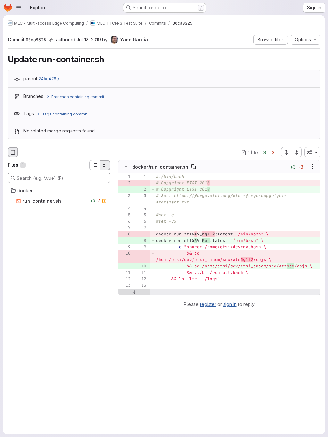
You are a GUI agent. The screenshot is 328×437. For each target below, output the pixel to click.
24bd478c (48, 79)
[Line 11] (125, 273)
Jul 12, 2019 (89, 39)
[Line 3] (125, 196)
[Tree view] (105, 165)
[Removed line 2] (125, 183)
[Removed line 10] (125, 253)
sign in (230, 304)
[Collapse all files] (296, 152)
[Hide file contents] (126, 167)
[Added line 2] (140, 190)
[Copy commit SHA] (51, 40)
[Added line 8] (140, 241)
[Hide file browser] (13, 152)
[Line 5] (125, 215)
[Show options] (312, 167)
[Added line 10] (140, 266)
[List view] (94, 165)
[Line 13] (125, 285)
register (208, 304)
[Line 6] (125, 222)
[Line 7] (125, 228)
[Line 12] (125, 279)
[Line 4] (125, 209)
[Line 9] (125, 247)
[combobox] (312, 152)
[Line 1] (125, 177)
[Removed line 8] (125, 234)
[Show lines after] (134, 292)
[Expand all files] (286, 152)
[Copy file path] (193, 167)
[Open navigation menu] (19, 8)
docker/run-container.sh (160, 167)
